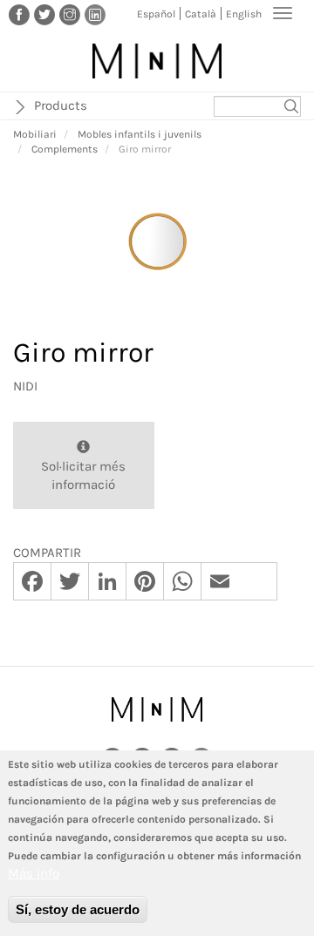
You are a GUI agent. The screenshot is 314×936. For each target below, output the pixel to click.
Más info (33, 873)
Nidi (25, 386)
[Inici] (157, 61)
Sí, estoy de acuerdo (78, 909)
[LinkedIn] (95, 14)
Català (200, 14)
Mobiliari (35, 134)
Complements (64, 149)
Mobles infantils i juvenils (139, 134)
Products (60, 105)
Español (156, 14)
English (244, 14)
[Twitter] (44, 14)
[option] (157, 242)
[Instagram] (69, 14)
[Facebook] (19, 14)
